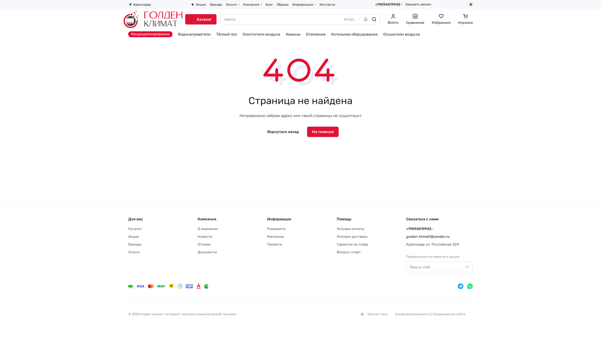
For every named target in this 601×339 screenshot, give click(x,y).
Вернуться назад (283, 131)
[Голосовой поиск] (365, 19)
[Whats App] (470, 286)
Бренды (134, 244)
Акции (133, 236)
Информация (279, 219)
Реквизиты (276, 229)
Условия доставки (352, 236)
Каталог (135, 229)
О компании (208, 229)
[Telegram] (460, 286)
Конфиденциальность (412, 314)
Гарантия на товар (352, 244)
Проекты (274, 244)
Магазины (275, 236)
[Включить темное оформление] (471, 4)
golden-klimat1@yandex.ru (428, 236)
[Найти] (374, 19)
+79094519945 (387, 4)
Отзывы (204, 244)
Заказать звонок (418, 4)
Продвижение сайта (449, 314)
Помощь (344, 219)
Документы (207, 252)
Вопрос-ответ (349, 252)
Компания (207, 219)
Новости (205, 236)
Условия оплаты (350, 229)
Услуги (134, 252)
